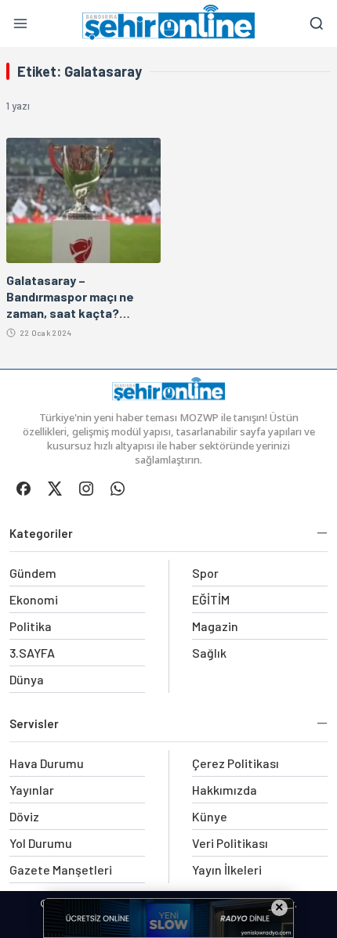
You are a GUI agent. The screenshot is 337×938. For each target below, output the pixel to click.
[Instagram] (86, 488)
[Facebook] (23, 488)
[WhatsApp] (117, 488)
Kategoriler (41, 533)
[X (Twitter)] (55, 488)
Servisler (34, 723)
